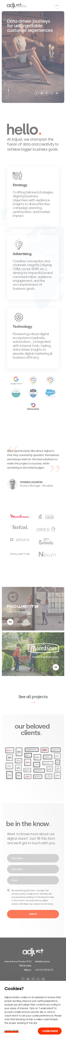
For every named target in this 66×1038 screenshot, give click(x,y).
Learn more (11, 1030)
